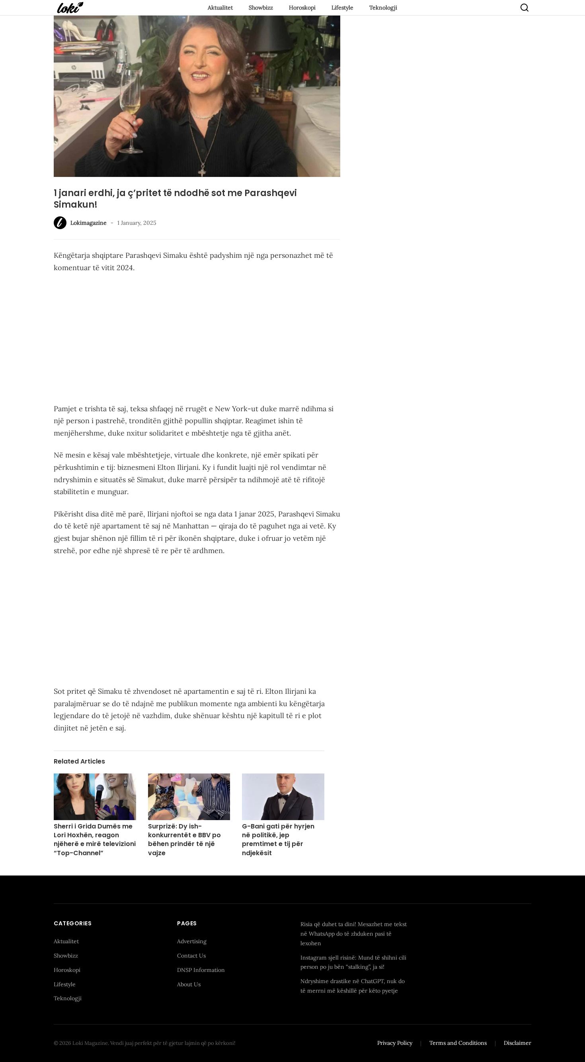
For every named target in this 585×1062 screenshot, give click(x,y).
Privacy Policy (394, 1042)
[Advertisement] (197, 340)
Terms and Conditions (458, 1042)
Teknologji (383, 7)
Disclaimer (517, 1042)
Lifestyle (342, 7)
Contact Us (191, 955)
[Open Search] (524, 7)
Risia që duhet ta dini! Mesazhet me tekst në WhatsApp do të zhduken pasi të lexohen (353, 934)
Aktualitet (220, 7)
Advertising (192, 941)
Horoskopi (302, 7)
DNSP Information (201, 970)
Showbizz (261, 7)
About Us (189, 984)
